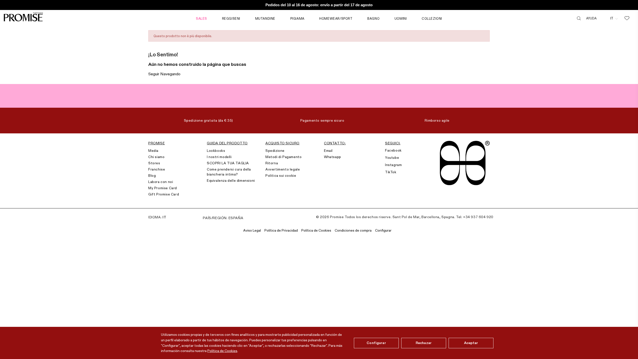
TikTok (391, 172)
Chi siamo (156, 157)
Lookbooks (216, 150)
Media (153, 150)
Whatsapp (332, 157)
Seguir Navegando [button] (164, 74)
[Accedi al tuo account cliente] (603, 18)
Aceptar (471, 343)
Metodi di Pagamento (283, 157)
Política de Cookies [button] (316, 230)
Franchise (156, 169)
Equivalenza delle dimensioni (231, 180)
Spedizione (275, 150)
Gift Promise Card (163, 194)
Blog (152, 175)
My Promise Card (162, 188)
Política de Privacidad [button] (281, 230)
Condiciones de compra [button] (353, 230)
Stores (154, 163)
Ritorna (271, 163)
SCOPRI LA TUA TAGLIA (228, 163)
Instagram (393, 165)
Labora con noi (160, 182)
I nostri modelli (219, 157)
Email (328, 150)
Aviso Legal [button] (252, 230)
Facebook (393, 150)
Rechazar (424, 343)
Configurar (376, 343)
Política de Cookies (222, 351)
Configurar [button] (383, 230)
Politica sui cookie (280, 175)
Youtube (392, 157)
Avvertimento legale (282, 169)
